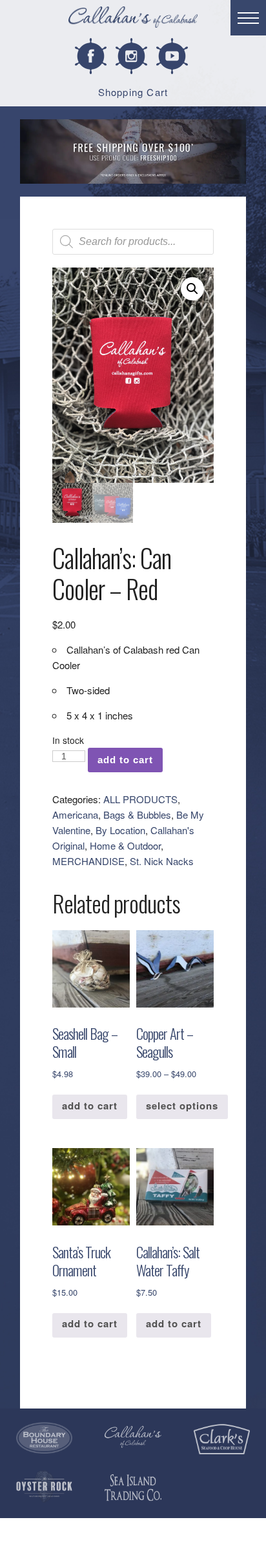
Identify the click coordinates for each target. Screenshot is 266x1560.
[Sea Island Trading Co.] (133, 1487)
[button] (192, 288)
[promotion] (133, 151)
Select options (182, 1105)
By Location (120, 830)
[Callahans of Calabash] (133, 19)
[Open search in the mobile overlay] (133, 242)
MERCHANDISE (88, 861)
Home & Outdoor (125, 845)
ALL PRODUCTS (140, 799)
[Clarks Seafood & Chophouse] (222, 1439)
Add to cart (125, 759)
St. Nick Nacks (162, 861)
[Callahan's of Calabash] (133, 1436)
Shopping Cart (133, 92)
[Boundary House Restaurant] (44, 1438)
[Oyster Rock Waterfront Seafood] (44, 1486)
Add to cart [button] (90, 1105)
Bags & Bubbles (137, 814)
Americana (75, 814)
